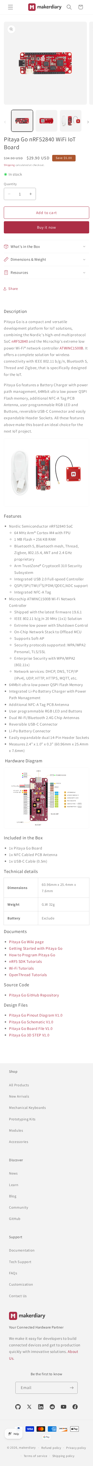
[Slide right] (88, 122)
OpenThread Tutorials (28, 974)
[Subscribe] (72, 1388)
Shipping (9, 165)
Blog (12, 1196)
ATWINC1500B (71, 348)
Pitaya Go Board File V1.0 (30, 1028)
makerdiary (27, 1447)
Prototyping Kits (22, 1119)
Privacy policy (76, 1448)
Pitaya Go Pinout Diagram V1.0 (35, 1015)
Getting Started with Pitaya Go (36, 948)
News (13, 1173)
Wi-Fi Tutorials (21, 968)
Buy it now (46, 227)
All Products (19, 1085)
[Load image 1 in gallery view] (22, 121)
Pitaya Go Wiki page (26, 941)
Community (18, 1207)
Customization (21, 1284)
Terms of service (35, 1456)
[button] (10, 7)
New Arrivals (19, 1096)
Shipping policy (63, 1456)
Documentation (22, 1250)
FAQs (13, 1273)
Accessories (18, 1141)
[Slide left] (5, 122)
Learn (13, 1184)
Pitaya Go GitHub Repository (34, 995)
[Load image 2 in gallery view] (46, 121)
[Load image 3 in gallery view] (70, 121)
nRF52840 (20, 341)
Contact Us (18, 1296)
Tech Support (20, 1261)
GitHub (15, 1218)
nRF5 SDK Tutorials (25, 961)
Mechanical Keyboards (27, 1107)
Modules (16, 1130)
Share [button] (13, 288)
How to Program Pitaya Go (32, 954)
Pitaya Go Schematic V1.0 (31, 1021)
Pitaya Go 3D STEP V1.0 (29, 1035)
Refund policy (51, 1448)
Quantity (10, 184)
